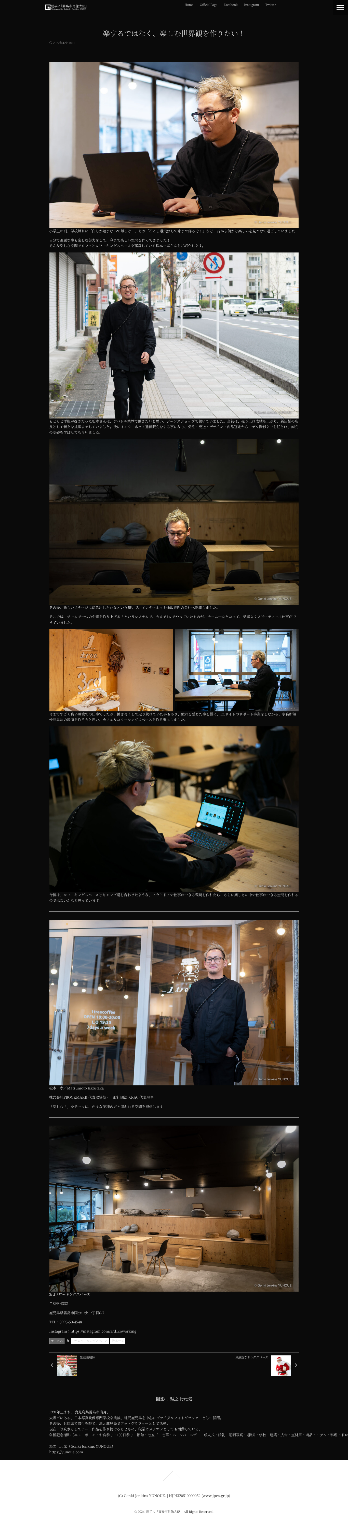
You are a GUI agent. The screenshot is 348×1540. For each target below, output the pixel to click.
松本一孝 (118, 1341)
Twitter (270, 5)
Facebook (231, 5)
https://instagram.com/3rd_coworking (103, 1331)
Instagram (251, 5)
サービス (57, 1341)
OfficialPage (208, 5)
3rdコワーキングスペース (90, 1341)
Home (189, 5)
